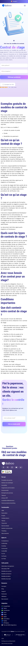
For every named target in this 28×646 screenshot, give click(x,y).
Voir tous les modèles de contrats (14, 43)
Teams (5, 608)
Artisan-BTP (4, 498)
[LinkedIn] (21, 467)
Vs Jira (3, 553)
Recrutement (4, 599)
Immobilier (4, 485)
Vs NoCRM (4, 551)
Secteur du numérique (7, 482)
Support (3, 591)
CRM (2, 510)
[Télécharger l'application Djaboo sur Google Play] (6, 471)
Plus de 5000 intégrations (10, 625)
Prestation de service (6, 480)
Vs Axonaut (4, 548)
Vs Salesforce (4, 540)
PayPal (5, 620)
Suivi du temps (5, 525)
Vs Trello (3, 558)
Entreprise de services (7, 493)
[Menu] (24, 5)
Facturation (4, 513)
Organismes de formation (8, 487)
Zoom (4, 612)
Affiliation (3, 596)
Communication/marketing (8, 503)
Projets (3, 515)
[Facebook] (3, 467)
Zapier (5, 616)
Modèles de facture (6, 573)
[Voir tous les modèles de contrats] (14, 40)
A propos (3, 586)
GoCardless (6, 618)
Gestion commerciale (6, 528)
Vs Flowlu (3, 556)
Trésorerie (4, 523)
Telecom (3, 495)
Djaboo (12, 631)
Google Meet (6, 606)
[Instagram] (12, 467)
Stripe (4, 614)
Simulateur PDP (5, 568)
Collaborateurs (5, 518)
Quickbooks (6, 610)
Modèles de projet (6, 578)
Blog (2, 588)
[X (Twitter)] (8, 467)
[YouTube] (16, 467)
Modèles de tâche (5, 576)
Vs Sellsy (3, 546)
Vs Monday (4, 543)
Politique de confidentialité (8, 641)
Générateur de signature (7, 566)
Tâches (3, 520)
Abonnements (5, 533)
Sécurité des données (7, 643)
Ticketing (3, 530)
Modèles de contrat (6, 571)
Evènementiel (4, 490)
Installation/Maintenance (7, 500)
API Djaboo (6, 623)
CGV (2, 638)
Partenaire (4, 594)
